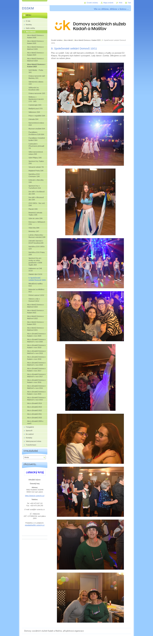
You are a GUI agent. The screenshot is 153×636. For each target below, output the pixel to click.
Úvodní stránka (56, 40)
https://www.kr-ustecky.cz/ (34, 496)
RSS (120, 3)
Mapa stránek (108, 3)
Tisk (129, 3)
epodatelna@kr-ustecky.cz (35, 525)
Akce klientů (68, 40)
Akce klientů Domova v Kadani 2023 (87, 40)
